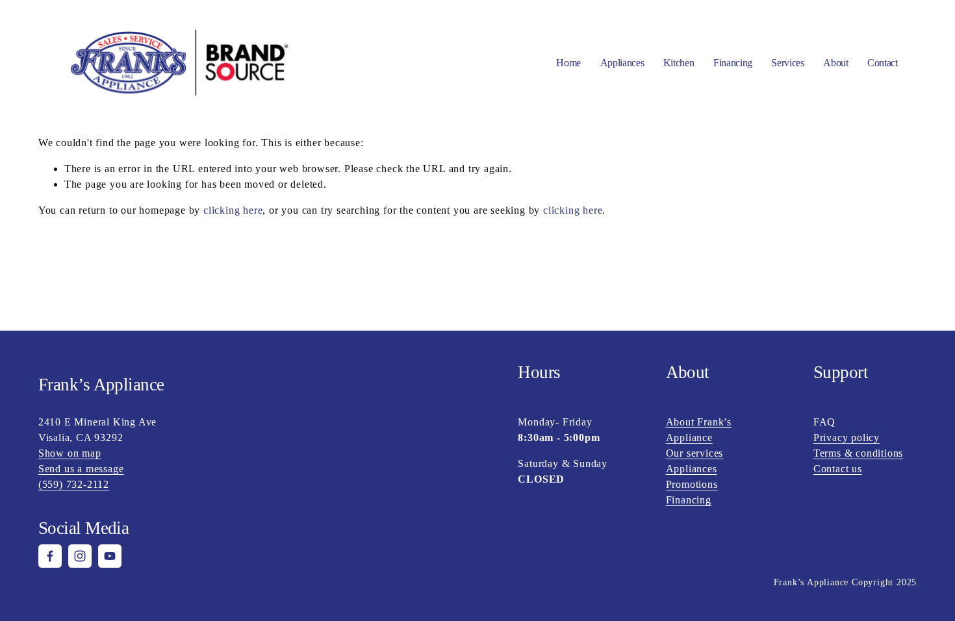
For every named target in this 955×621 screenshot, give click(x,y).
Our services (695, 453)
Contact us (837, 468)
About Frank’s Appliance (699, 429)
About (835, 62)
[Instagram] (80, 556)
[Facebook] (50, 556)
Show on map (69, 453)
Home (568, 62)
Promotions (692, 484)
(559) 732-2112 (73, 484)
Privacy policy (846, 437)
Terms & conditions (858, 453)
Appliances (691, 468)
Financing (732, 62)
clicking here (232, 210)
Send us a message (81, 468)
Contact (882, 62)
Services (787, 62)
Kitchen (678, 62)
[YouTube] (109, 556)
